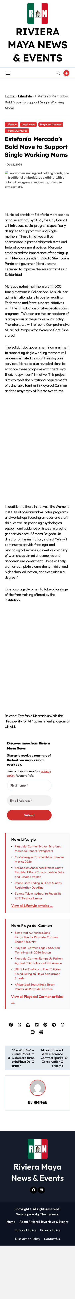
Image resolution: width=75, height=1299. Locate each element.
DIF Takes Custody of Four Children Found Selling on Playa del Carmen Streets (38, 973)
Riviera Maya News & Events (37, 44)
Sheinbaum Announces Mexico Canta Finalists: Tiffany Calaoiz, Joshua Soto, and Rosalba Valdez (39, 872)
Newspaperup (26, 1214)
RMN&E (40, 1102)
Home (10, 96)
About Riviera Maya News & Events (43, 1222)
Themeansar (49, 1214)
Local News (28, 124)
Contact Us (52, 1239)
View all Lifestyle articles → (32, 905)
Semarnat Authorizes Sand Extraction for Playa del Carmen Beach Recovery (36, 937)
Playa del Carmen (50, 124)
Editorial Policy (25, 1230)
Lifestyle (25, 96)
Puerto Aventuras (17, 130)
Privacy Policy (50, 1230)
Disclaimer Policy (27, 1239)
